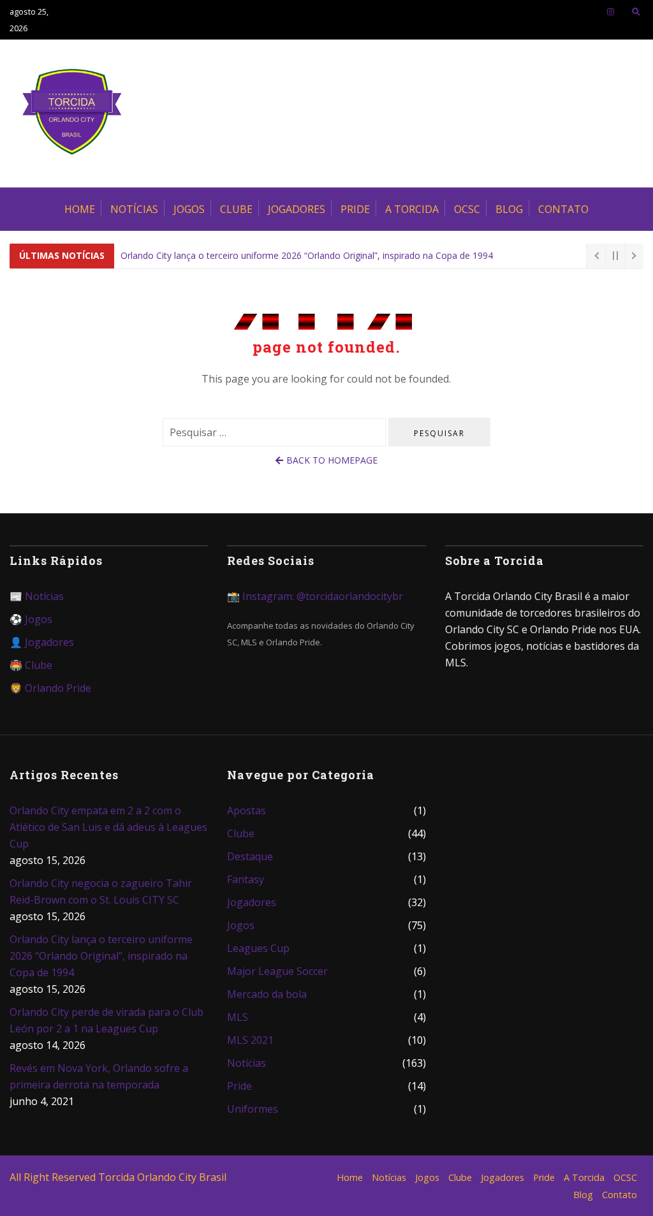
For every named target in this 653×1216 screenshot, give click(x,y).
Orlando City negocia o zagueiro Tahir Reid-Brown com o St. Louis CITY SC (101, 891)
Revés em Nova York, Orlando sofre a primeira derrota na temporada (99, 1076)
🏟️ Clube (31, 665)
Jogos (189, 209)
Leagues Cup (258, 948)
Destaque (250, 856)
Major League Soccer (277, 971)
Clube (236, 209)
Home (79, 209)
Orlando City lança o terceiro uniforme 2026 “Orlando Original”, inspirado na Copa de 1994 (307, 255)
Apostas (246, 810)
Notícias (134, 209)
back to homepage (332, 460)
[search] (636, 11)
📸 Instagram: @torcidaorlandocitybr (315, 596)
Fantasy (245, 879)
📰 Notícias (37, 596)
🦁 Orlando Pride (50, 688)
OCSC (467, 209)
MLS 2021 (250, 1040)
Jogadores (296, 209)
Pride (355, 209)
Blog (509, 209)
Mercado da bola (267, 994)
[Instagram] (610, 11)
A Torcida (412, 209)
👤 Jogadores (42, 642)
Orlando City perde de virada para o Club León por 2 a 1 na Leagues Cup (106, 1020)
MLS (237, 1017)
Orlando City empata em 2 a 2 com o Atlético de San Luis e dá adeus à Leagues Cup (108, 827)
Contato (563, 209)
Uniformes (252, 1109)
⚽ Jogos (31, 619)
